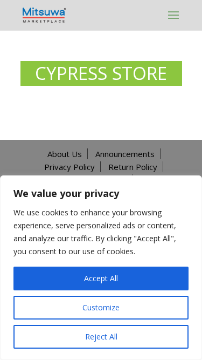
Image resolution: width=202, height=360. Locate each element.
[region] (101, 267)
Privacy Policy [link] (69, 166)
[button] (173, 15)
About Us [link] (64, 153)
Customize (101, 307)
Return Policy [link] (132, 166)
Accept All (101, 278)
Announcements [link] (125, 153)
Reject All (101, 336)
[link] (44, 14)
